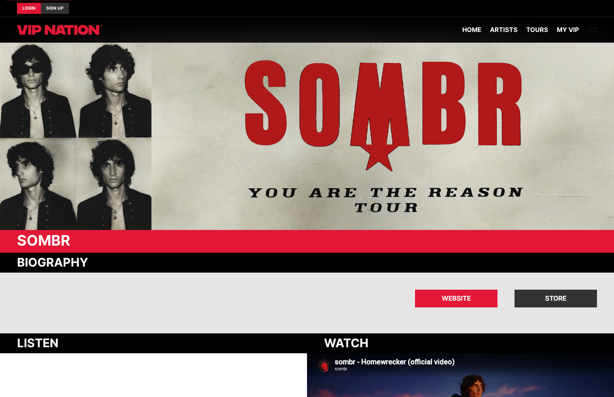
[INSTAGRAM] (597, 8)
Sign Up (55, 8)
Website (456, 298)
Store (555, 298)
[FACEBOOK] (585, 8)
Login (29, 8)
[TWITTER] (591, 8)
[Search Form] (592, 30)
